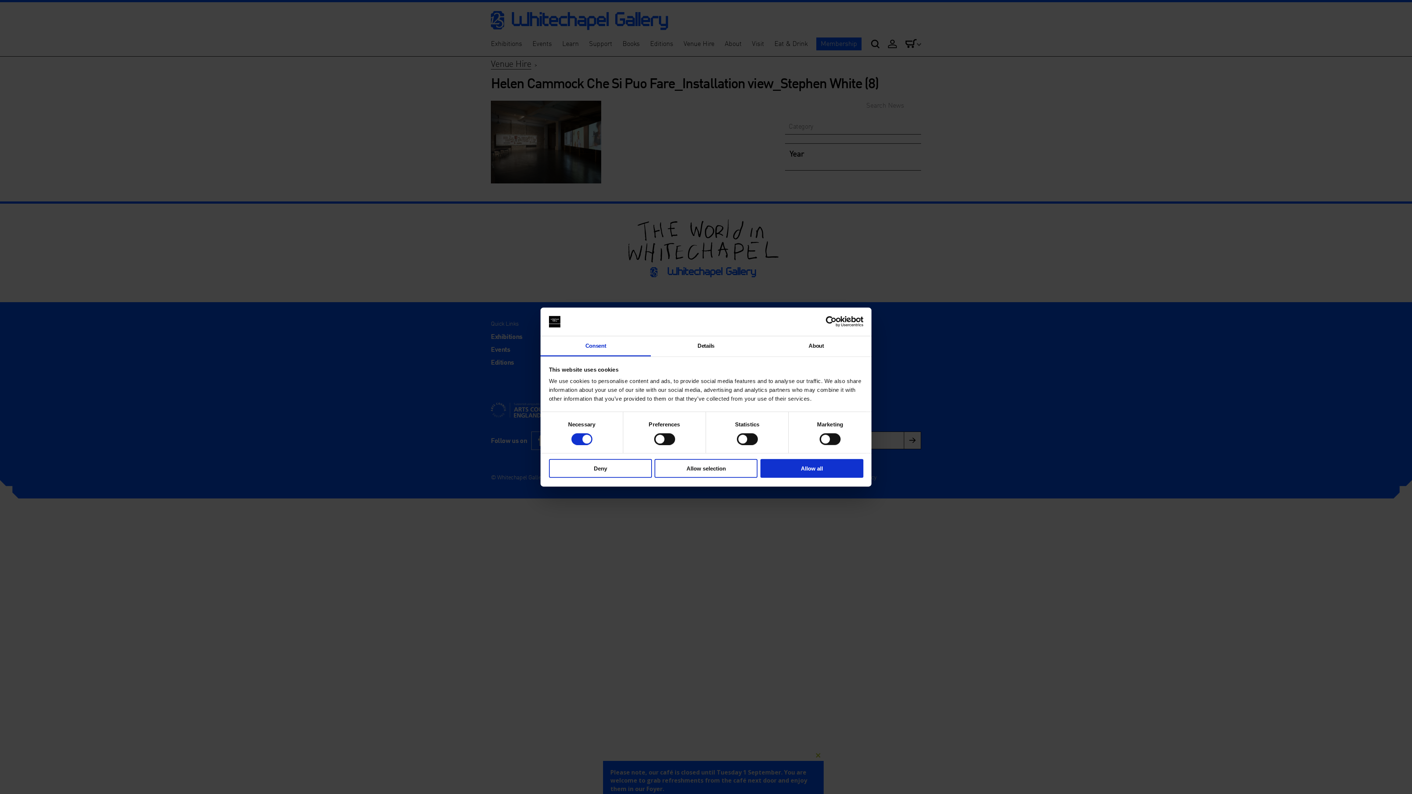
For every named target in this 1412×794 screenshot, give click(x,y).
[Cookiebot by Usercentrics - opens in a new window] (831, 321)
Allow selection (706, 468)
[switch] (664, 439)
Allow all (812, 468)
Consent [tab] (595, 346)
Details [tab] (706, 346)
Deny (600, 468)
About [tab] (816, 346)
